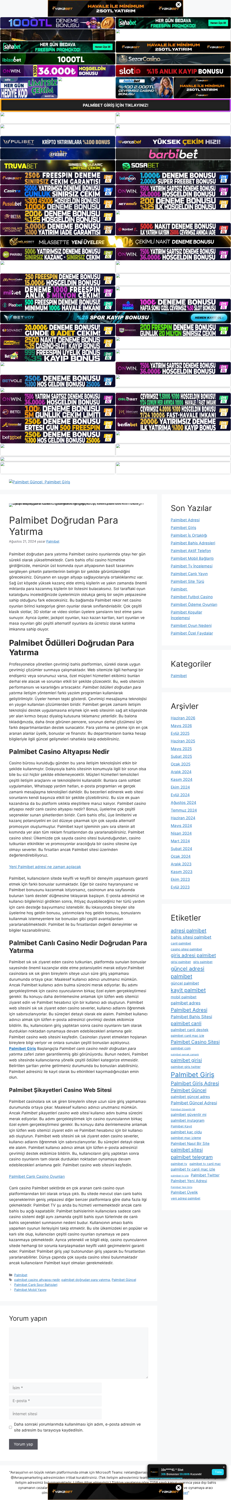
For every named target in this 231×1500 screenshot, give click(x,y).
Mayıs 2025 (181, 748)
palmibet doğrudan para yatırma (85, 1280)
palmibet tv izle (180, 1175)
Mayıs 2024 (181, 825)
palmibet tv (179, 1164)
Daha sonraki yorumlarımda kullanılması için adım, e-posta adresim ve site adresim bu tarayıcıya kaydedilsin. (77, 1427)
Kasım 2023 (181, 871)
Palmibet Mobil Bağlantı (192, 558)
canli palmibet (181, 943)
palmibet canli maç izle (187, 1035)
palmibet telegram (192, 1157)
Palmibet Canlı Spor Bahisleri (35, 1285)
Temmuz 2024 (184, 810)
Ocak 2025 (180, 764)
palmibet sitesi (187, 1150)
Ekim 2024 (180, 787)
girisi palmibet (181, 962)
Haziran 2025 (183, 741)
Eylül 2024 (180, 795)
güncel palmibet (185, 983)
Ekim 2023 (180, 879)
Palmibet (20, 1275)
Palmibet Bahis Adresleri (193, 543)
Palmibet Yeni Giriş (181, 1187)
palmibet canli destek (189, 1030)
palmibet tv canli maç (205, 1164)
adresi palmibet (188, 930)
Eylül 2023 (180, 887)
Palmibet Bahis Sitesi (191, 1016)
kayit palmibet (188, 990)
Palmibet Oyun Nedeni (191, 625)
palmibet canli (186, 1023)
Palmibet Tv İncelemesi (192, 566)
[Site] (57, 178)
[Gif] (115, 241)
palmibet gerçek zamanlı (185, 1054)
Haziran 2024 (183, 818)
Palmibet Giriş (183, 527)
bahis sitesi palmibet (191, 937)
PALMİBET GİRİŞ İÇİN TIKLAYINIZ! (115, 105)
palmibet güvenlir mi (188, 1114)
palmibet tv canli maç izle (193, 1169)
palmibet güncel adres (190, 1096)
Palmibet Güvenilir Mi (183, 1109)
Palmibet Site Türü (187, 581)
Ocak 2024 (181, 856)
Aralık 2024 (181, 772)
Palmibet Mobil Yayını (30, 1290)
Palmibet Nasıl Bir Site (190, 1143)
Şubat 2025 (181, 756)
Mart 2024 (180, 841)
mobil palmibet (183, 997)
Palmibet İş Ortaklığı (189, 535)
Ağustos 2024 (183, 802)
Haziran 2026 (183, 718)
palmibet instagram (187, 1120)
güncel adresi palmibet (187, 973)
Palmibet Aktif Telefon (191, 550)
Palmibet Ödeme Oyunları (194, 604)
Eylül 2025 (180, 733)
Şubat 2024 (181, 848)
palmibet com (181, 1048)
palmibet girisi (186, 1060)
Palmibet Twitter (205, 1175)
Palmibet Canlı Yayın (189, 574)
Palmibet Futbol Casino (192, 597)
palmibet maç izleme (186, 1138)
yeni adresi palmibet (185, 1198)
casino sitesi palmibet (186, 949)
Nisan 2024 (181, 833)
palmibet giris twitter (186, 1067)
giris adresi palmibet (193, 955)
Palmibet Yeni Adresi (189, 1181)
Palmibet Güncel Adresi (194, 1103)
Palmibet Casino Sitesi (195, 1042)
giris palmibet (203, 962)
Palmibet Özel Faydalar (192, 633)
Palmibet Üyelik (184, 1192)
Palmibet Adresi (185, 520)
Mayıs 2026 (181, 725)
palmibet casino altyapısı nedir (37, 1280)
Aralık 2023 (181, 864)
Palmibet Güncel (124, 1280)
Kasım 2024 (181, 779)
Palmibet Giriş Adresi (195, 1083)
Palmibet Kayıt (181, 1126)
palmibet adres (186, 1003)
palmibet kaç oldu (186, 1132)
